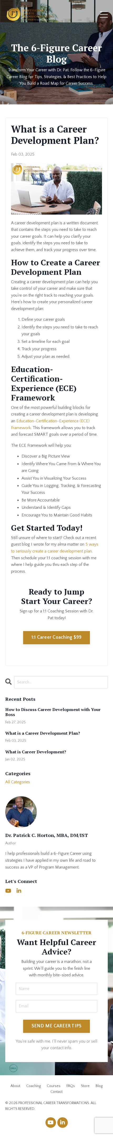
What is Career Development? (35, 751)
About (15, 1086)
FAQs (70, 1086)
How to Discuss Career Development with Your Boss (53, 712)
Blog (99, 1086)
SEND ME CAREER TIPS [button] (57, 1026)
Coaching (33, 1086)
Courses (53, 1086)
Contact (56, 1092)
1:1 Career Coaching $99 (57, 637)
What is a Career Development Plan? (42, 733)
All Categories (17, 782)
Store (85, 1086)
